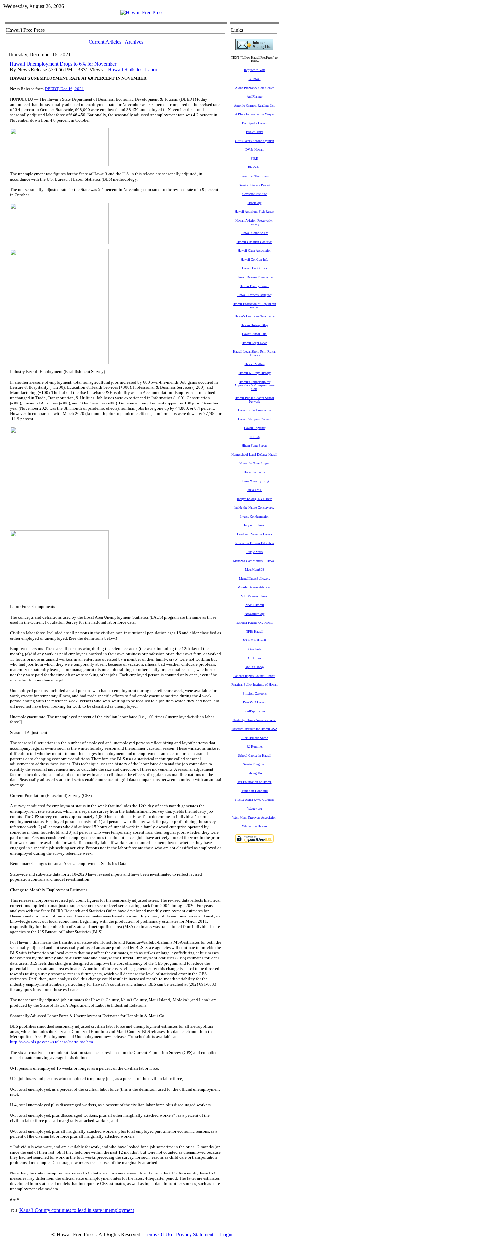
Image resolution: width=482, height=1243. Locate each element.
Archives (134, 42)
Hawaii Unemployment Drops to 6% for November (63, 64)
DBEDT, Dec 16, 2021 (64, 88)
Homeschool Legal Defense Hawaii (254, 454)
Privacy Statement (194, 1234)
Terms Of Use (158, 1234)
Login (226, 1234)
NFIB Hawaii (254, 631)
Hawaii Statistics (125, 69)
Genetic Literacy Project (254, 185)
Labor (151, 69)
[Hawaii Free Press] (141, 12)
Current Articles (105, 42)
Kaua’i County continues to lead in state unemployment (76, 1210)
